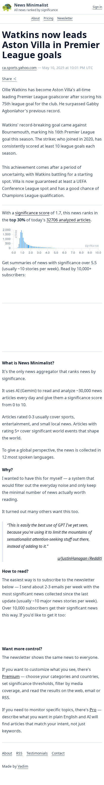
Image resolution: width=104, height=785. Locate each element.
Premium (11, 676)
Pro (93, 709)
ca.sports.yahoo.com (19, 67)
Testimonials (37, 753)
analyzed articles (68, 220)
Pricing (48, 18)
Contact (58, 753)
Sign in (97, 7)
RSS (19, 753)
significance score (32, 213)
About (35, 18)
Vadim (23, 766)
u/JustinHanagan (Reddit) (80, 558)
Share (7, 78)
